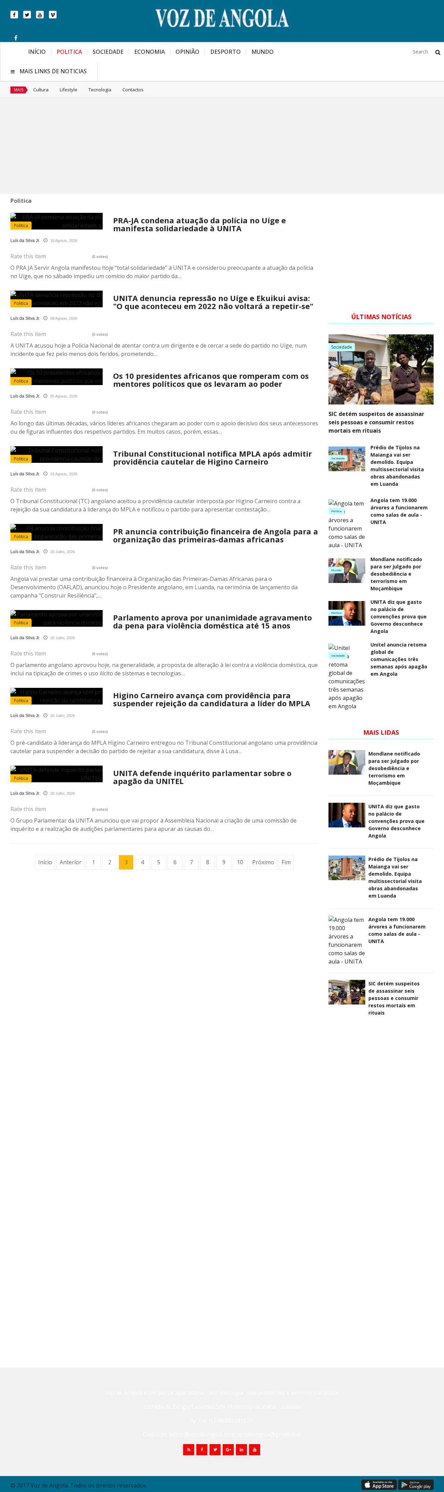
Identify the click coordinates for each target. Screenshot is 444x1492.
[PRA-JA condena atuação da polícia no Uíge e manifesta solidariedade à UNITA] (91, 221)
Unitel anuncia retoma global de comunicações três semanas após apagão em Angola (398, 659)
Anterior (71, 862)
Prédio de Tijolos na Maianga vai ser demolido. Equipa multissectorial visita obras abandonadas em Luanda (397, 465)
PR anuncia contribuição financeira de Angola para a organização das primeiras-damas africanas (215, 535)
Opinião (187, 51)
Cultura (41, 89)
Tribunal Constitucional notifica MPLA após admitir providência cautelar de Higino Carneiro (212, 457)
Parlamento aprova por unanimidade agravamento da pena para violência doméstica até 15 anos (212, 621)
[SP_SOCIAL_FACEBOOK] (201, 1449)
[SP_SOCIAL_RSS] (188, 1449)
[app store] (379, 1485)
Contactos (133, 89)
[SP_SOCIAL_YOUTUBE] (254, 1449)
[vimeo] (53, 14)
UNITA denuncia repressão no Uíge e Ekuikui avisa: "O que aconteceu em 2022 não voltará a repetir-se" (213, 302)
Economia (149, 51)
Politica (69, 51)
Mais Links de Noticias (53, 71)
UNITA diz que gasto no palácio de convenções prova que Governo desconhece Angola (398, 616)
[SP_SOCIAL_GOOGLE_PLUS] (228, 1449)
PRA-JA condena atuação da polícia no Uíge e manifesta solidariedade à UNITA (199, 224)
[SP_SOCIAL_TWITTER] (215, 1449)
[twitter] (27, 14)
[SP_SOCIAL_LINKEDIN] (241, 1449)
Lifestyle (68, 89)
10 (240, 862)
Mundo (262, 51)
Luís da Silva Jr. (25, 240)
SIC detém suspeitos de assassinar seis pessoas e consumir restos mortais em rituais (376, 422)
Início (37, 51)
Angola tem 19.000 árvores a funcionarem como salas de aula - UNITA (399, 511)
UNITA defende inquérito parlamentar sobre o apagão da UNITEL (202, 777)
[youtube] (40, 14)
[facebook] (14, 14)
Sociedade (108, 51)
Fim (286, 862)
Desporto (225, 51)
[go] (438, 52)
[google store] (416, 1485)
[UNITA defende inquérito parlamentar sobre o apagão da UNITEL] (91, 774)
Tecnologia (99, 89)
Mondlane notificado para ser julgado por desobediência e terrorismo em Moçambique (396, 574)
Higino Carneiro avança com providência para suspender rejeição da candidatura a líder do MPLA (211, 699)
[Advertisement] (222, 145)
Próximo (263, 862)
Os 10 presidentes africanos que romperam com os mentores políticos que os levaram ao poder (211, 379)
